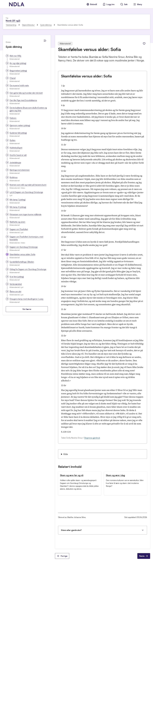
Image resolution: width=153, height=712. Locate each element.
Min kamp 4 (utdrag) (18, 207)
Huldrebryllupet (16, 147)
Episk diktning (46, 25)
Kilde (65, 454)
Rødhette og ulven (17, 222)
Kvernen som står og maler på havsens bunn (28, 185)
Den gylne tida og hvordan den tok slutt (26, 93)
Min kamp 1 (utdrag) (17, 199)
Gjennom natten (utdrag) (20, 125)
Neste (141, 556)
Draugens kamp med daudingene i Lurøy (26, 299)
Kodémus (13, 177)
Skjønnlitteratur (28, 25)
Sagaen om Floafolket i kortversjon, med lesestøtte (26, 238)
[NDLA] (16, 4)
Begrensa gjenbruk (92, 438)
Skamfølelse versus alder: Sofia (22, 254)
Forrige (64, 556)
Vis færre (26, 309)
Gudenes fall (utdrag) (18, 133)
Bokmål (93, 4)
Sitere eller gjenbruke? (71, 530)
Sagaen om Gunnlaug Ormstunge (24, 247)
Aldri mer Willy (15, 56)
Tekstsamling (11, 25)
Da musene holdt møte (19, 85)
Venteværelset (16, 284)
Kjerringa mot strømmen (20, 170)
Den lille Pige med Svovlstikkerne (23, 100)
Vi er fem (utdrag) (17, 276)
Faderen (13, 118)
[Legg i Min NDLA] (144, 43)
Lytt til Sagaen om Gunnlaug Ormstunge (26, 192)
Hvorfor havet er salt (18, 155)
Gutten (12, 140)
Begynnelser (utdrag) (18, 70)
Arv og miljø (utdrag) (18, 63)
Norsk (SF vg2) (13, 20)
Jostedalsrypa (15, 162)
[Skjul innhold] (45, 41)
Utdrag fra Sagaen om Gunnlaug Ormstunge (28, 269)
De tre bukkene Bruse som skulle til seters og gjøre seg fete (28, 109)
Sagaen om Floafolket (19, 229)
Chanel (13, 78)
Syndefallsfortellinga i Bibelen (22, 262)
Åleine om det (15, 291)
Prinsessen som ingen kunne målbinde (25, 214)
